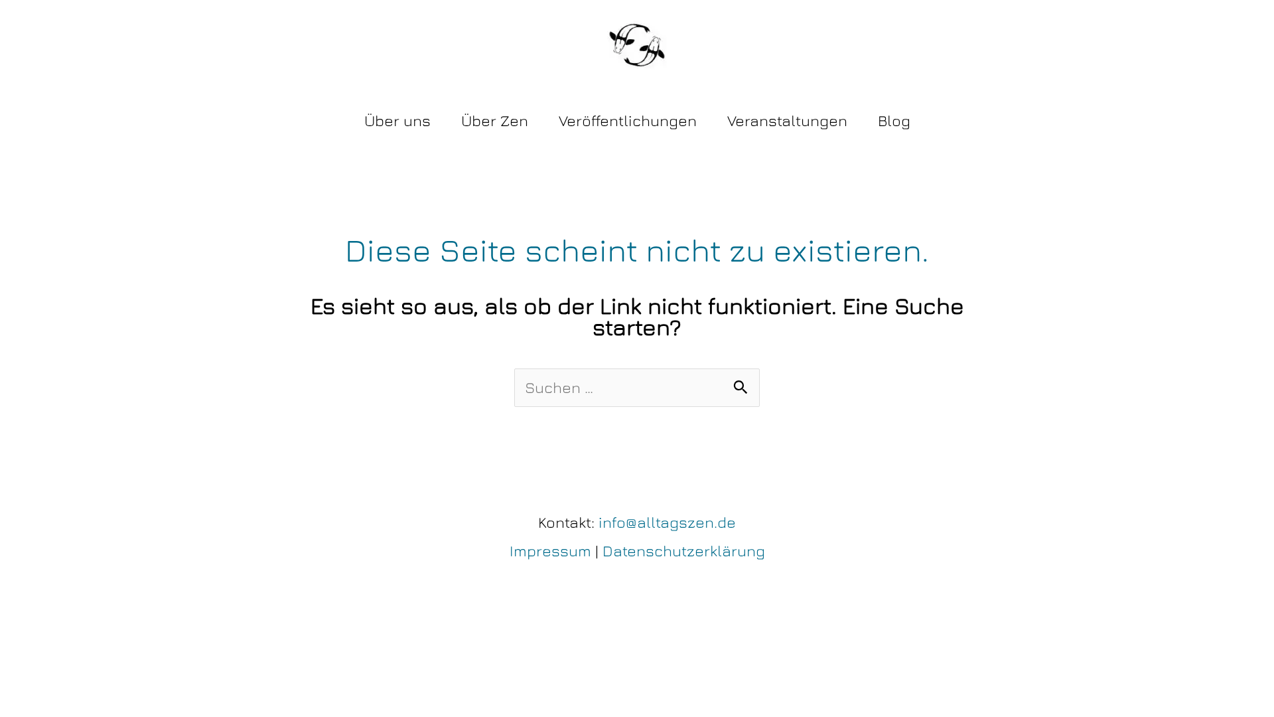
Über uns (397, 120)
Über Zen (494, 120)
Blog (894, 120)
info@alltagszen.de (667, 522)
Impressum (550, 551)
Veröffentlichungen (628, 120)
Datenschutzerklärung (683, 551)
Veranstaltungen (787, 120)
